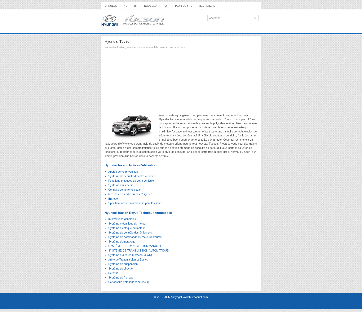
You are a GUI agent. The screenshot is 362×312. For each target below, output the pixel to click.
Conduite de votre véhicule (124, 189)
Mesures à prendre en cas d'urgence (130, 194)
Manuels (111, 5)
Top (165, 5)
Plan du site (183, 5)
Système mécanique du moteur (127, 223)
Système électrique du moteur (126, 228)
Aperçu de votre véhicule (123, 171)
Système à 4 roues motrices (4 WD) (130, 255)
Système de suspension (123, 264)
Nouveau (150, 5)
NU (125, 5)
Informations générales (122, 219)
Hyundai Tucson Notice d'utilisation (130, 165)
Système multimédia (120, 185)
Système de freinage (120, 277)
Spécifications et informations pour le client (134, 203)
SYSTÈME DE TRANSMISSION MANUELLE (136, 246)
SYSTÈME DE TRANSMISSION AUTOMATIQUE (138, 250)
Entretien (113, 198)
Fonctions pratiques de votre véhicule (131, 180)
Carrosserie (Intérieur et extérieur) (128, 282)
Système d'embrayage (121, 241)
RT (135, 5)
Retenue (113, 273)
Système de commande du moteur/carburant (135, 237)
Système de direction (121, 268)
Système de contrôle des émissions (130, 232)
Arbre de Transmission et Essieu (128, 259)
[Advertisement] (181, 82)
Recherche (207, 5)
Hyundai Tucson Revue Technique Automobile (138, 212)
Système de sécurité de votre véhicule (131, 176)
